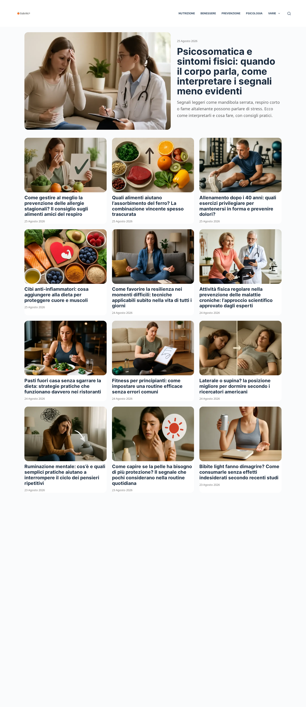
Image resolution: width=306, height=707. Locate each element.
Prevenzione (231, 13)
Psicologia (254, 13)
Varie (272, 13)
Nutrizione (187, 13)
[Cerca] (289, 13)
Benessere (208, 13)
